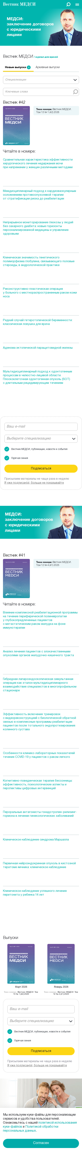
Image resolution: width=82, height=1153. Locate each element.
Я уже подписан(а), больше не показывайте (37, 1065)
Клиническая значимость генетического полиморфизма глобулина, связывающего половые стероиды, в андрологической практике (38, 261)
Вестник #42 (14, 102)
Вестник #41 (14, 555)
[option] (18, 68)
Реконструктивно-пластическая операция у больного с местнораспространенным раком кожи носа (40, 293)
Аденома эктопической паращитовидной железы (38, 347)
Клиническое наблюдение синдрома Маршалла (36, 839)
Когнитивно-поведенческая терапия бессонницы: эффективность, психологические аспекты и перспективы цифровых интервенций (37, 784)
